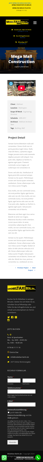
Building (18, 128)
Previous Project (22, 268)
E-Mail (11, 401)
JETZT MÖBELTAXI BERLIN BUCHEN (20, 3)
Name (11, 377)
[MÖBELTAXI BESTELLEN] (38, 457)
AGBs (10, 418)
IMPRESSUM (19, 459)
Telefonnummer (15, 388)
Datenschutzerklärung (18, 410)
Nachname (26, 384)
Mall (23, 128)
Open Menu (35, 23)
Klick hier (22, 37)
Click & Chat (22, 44)
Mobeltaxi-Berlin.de (14, 454)
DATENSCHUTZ (30, 459)
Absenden (12, 442)
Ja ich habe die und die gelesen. (19, 415)
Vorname (10, 384)
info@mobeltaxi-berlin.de (20, 357)
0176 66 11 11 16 (23, 31)
